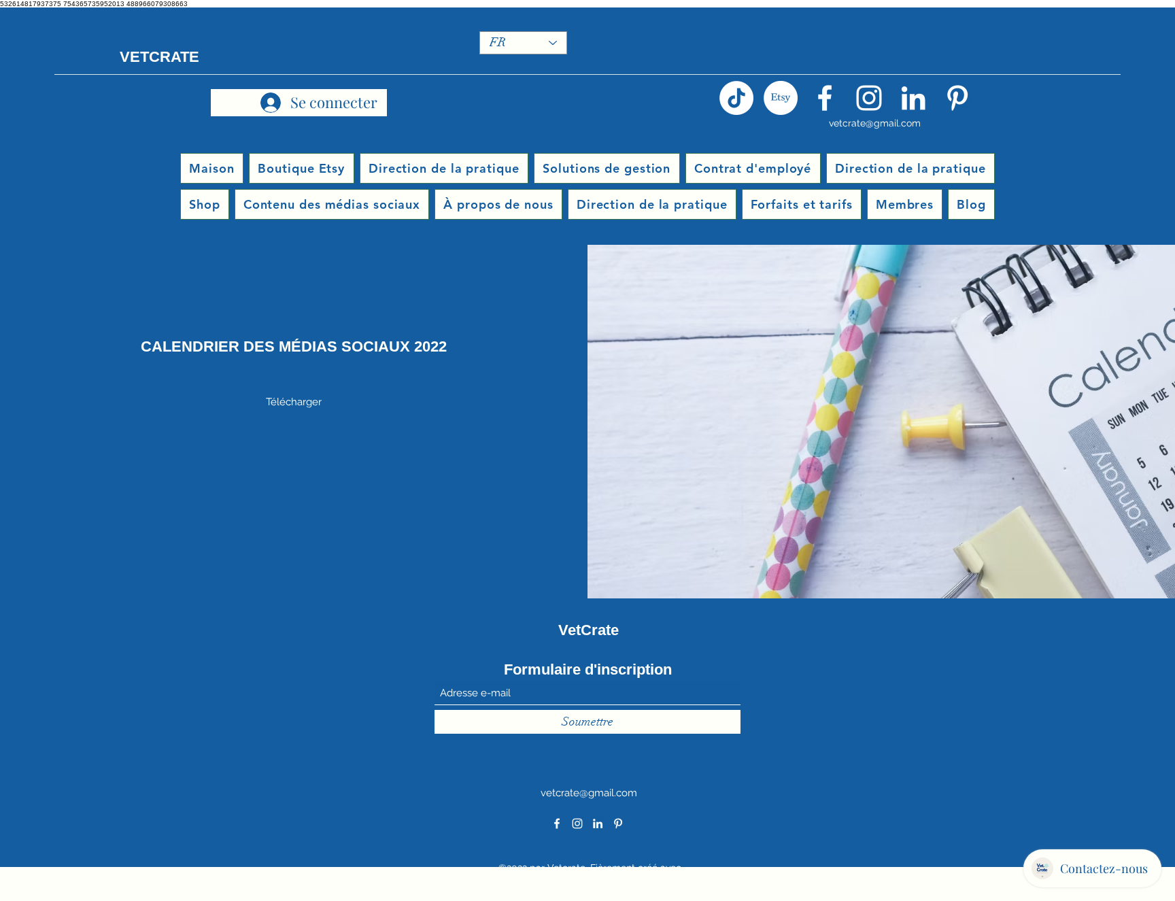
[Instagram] (869, 98)
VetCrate (588, 630)
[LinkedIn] (913, 98)
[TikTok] (736, 98)
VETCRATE (159, 56)
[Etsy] (781, 98)
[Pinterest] (957, 98)
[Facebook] (825, 98)
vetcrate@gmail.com (875, 123)
